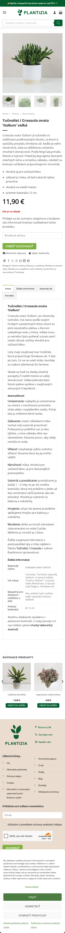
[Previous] (8, 63)
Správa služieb (31, 886)
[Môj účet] (54, 12)
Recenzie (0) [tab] (46, 288)
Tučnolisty (19, 272)
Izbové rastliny (28, 113)
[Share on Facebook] (8, 261)
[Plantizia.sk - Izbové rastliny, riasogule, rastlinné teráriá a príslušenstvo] (32, 12)
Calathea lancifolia (17, 694)
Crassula (30, 567)
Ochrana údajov (14, 776)
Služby (41, 772)
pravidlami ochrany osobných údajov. (41, 824)
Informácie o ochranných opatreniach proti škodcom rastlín (18, 793)
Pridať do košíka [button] (16, 705)
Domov (5, 113)
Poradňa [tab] (9, 295)
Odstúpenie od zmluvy (48, 792)
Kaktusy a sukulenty (35, 265)
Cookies (10, 783)
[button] (4, 12)
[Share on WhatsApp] (4, 261)
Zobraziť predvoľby (32, 915)
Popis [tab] (8, 288)
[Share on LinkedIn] (24, 261)
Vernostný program (47, 758)
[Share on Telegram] (28, 261)
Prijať (32, 897)
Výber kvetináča (40, 253)
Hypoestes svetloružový (48, 694)
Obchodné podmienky (17, 769)
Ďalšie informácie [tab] (25, 288)
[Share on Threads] (16, 261)
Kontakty (42, 785)
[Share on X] (12, 261)
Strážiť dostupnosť (19, 246)
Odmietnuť (32, 906)
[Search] (58, 23)
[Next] (57, 63)
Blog (40, 778)
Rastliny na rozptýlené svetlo (21, 268)
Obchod (15, 113)
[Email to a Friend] (20, 261)
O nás (41, 765)
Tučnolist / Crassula (28, 548)
